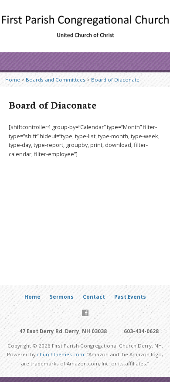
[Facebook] (85, 313)
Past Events (130, 296)
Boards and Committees (55, 79)
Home (12, 79)
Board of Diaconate (115, 79)
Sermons (62, 296)
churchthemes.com (60, 354)
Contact (94, 296)
